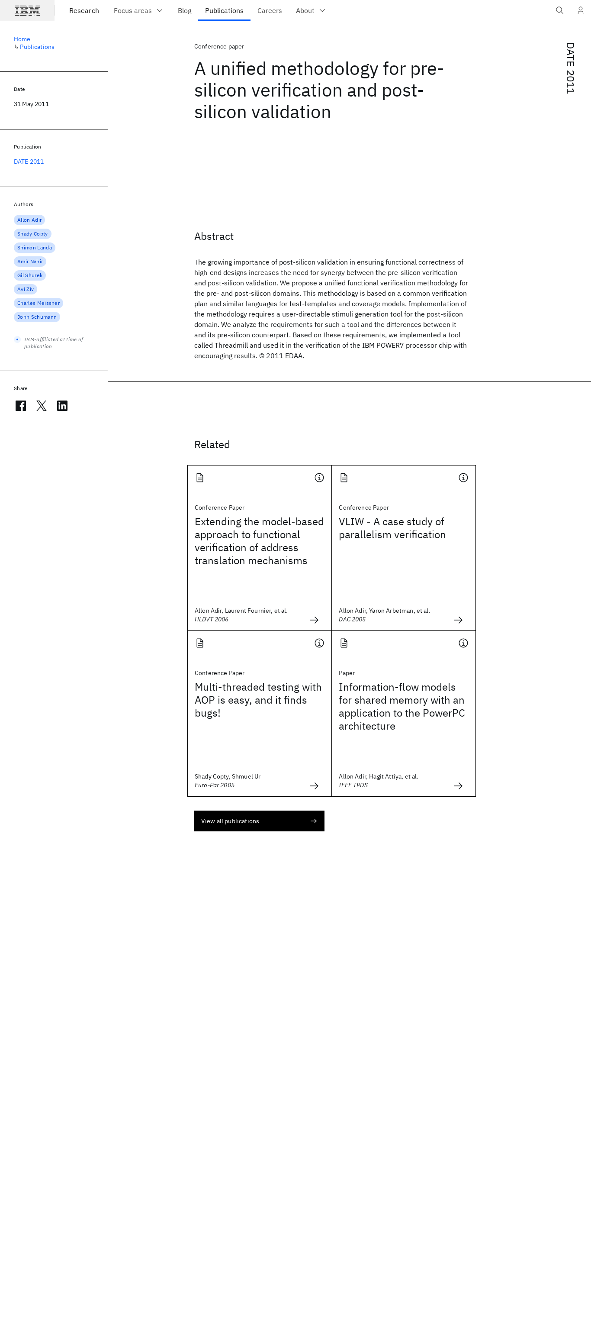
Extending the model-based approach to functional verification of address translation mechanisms (259, 541)
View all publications (230, 821)
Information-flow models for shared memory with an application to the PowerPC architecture (402, 706)
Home (22, 39)
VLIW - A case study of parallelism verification (392, 528)
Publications (37, 47)
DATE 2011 (571, 68)
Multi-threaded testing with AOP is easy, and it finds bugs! (258, 699)
